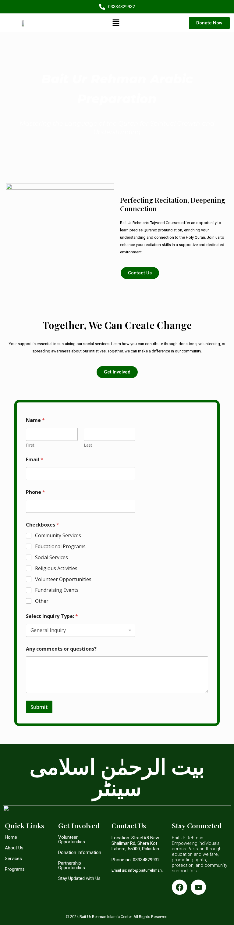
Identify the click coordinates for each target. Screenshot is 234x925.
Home (11, 837)
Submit (39, 706)
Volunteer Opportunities (63, 579)
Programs (15, 869)
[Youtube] (198, 887)
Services (13, 858)
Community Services (58, 535)
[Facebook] (179, 887)
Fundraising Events (57, 590)
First (30, 445)
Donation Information (79, 852)
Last (88, 445)
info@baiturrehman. (145, 870)
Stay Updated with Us (79, 878)
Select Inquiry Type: (52, 616)
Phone (35, 492)
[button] (116, 22)
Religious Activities (56, 568)
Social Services (51, 557)
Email (34, 459)
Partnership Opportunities (71, 865)
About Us (14, 848)
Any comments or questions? (61, 649)
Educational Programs (60, 546)
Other (41, 601)
